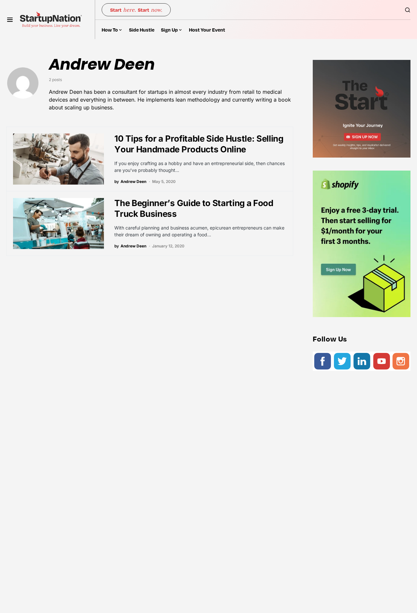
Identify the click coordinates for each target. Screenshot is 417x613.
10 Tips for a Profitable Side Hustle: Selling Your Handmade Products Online (198, 143)
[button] (10, 19)
